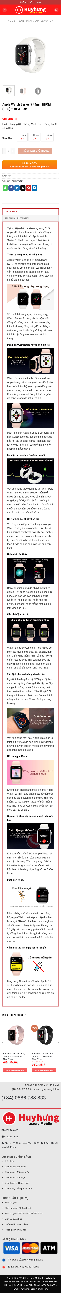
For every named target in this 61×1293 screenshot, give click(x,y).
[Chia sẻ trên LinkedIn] (34, 188)
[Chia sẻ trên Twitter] (17, 188)
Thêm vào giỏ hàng (35, 151)
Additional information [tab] (17, 218)
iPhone (42, 790)
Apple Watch (44, 20)
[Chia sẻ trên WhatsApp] (5, 188)
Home (11, 20)
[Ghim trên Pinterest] (28, 188)
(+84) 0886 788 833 (23, 1098)
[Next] (53, 55)
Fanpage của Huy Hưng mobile (25, 1259)
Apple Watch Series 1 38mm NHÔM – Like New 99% (42, 1056)
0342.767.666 (11, 1136)
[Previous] (7, 55)
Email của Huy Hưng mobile (23, 1266)
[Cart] (56, 10)
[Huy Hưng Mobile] (30, 10)
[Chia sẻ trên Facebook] (11, 188)
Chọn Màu (7, 138)
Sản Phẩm (25, 20)
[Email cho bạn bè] (22, 188)
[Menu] (5, 10)
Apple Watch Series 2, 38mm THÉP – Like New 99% (14, 1056)
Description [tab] (11, 211)
